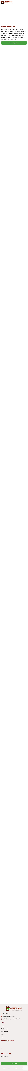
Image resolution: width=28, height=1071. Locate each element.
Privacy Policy (18, 1068)
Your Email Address (5, 1056)
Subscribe (14, 1063)
